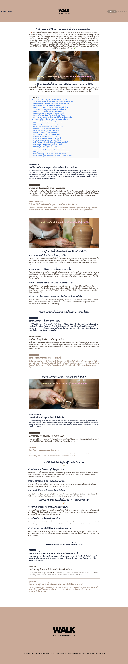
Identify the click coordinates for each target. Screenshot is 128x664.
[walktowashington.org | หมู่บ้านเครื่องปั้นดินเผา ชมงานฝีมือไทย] (64, 11)
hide (39, 97)
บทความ (9, 12)
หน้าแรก (3, 12)
